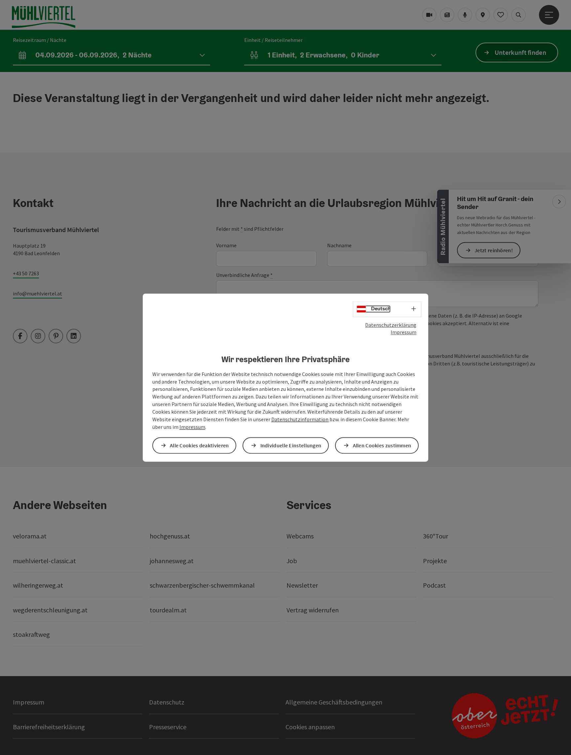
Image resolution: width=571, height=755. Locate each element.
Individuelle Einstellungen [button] (291, 445)
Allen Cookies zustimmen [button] (382, 445)
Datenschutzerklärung (390, 325)
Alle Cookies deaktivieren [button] (199, 445)
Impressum (403, 332)
